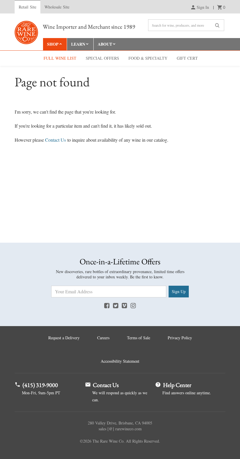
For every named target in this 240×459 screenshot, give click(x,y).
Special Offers (102, 58)
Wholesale (56, 7)
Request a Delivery (64, 337)
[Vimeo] (124, 305)
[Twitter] (115, 305)
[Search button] (217, 25)
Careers (103, 337)
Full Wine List (60, 58)
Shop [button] (53, 44)
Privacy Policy (180, 337)
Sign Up (179, 291)
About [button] (105, 44)
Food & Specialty (147, 58)
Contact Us (55, 140)
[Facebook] (107, 305)
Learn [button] (78, 44)
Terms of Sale (138, 337)
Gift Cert (187, 58)
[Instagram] (133, 305)
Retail (27, 7)
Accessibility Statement (120, 361)
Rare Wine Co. (26, 32)
